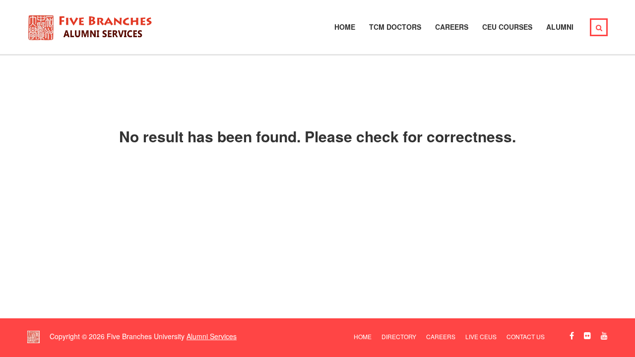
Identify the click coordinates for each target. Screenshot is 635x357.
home (363, 336)
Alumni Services (212, 336)
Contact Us (526, 336)
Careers (451, 27)
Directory (398, 336)
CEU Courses (507, 27)
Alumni (559, 27)
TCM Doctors (395, 27)
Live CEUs (481, 336)
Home (344, 27)
